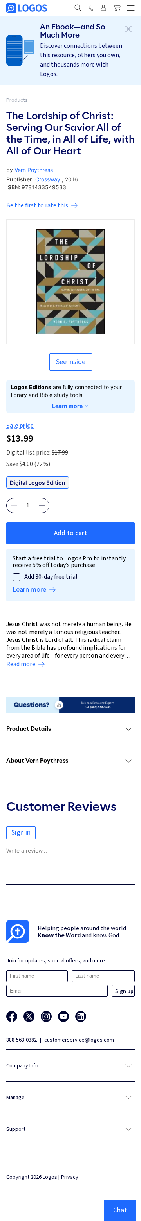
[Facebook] (11, 1016)
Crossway (47, 179)
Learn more (67, 405)
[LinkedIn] (80, 1016)
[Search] (77, 7)
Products (17, 100)
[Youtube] (63, 1016)
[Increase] (42, 505)
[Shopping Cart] (117, 8)
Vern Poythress (33, 170)
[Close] (128, 29)
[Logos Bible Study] (26, 8)
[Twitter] (29, 1016)
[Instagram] (46, 1016)
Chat (120, 1210)
